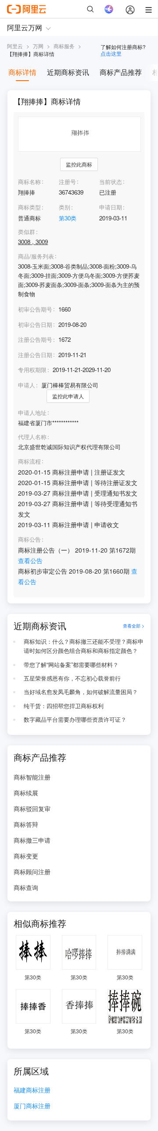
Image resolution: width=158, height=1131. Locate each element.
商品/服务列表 (36, 256)
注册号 (67, 181)
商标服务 (64, 46)
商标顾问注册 (32, 871)
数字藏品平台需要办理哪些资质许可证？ (75, 719)
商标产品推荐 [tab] (121, 72)
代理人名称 (32, 437)
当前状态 (110, 181)
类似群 (26, 232)
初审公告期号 (35, 309)
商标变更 (26, 855)
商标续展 (26, 792)
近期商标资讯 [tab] (68, 72)
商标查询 (26, 887)
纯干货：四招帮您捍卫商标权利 (64, 706)
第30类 (67, 218)
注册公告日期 (35, 355)
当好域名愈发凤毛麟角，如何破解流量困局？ (81, 692)
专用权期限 (32, 369)
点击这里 (111, 53)
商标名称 (29, 181)
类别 (64, 207)
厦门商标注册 (32, 1106)
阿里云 (15, 46)
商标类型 (29, 207)
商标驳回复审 (32, 808)
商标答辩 (26, 824)
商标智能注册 (32, 777)
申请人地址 (32, 413)
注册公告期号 (35, 339)
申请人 (26, 385)
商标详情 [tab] (22, 72)
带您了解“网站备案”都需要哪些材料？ (71, 664)
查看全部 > (133, 625)
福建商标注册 (32, 1090)
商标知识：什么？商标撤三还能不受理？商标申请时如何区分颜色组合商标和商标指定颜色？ (84, 646)
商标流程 (29, 461)
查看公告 (30, 560)
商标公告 (29, 539)
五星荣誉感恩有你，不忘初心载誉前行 (72, 678)
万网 (38, 46)
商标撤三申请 (32, 840)
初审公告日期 (35, 324)
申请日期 (110, 207)
